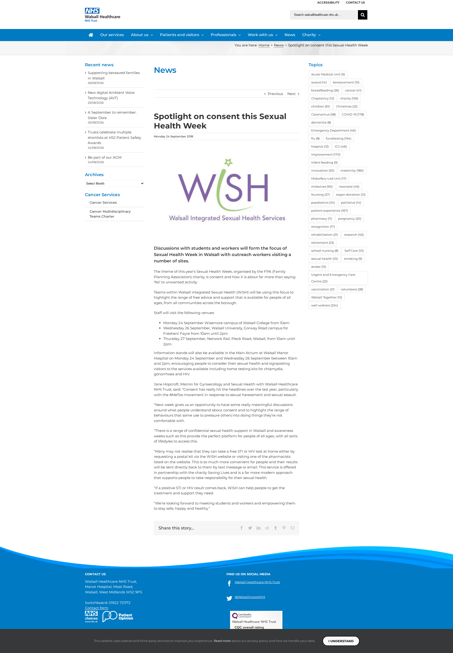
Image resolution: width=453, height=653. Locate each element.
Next (291, 93)
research (354, 234)
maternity (352, 170)
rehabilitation (324, 234)
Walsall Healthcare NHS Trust (257, 582)
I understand (341, 641)
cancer (353, 90)
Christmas (346, 106)
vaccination (323, 289)
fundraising (338, 138)
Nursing (320, 194)
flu (315, 138)
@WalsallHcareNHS (250, 597)
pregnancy (349, 218)
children (320, 106)
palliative (351, 202)
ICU (341, 146)
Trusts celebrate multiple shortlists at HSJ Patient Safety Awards (114, 137)
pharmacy (321, 218)
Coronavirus (323, 114)
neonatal (349, 186)
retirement (322, 242)
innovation (322, 170)
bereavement (346, 82)
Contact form (96, 608)
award (319, 82)
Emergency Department (333, 130)
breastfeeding (325, 90)
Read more (222, 641)
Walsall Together (326, 297)
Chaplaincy (322, 98)
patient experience (329, 210)
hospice (320, 146)
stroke (318, 267)
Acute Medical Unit (328, 74)
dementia (321, 122)
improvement (325, 154)
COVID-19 (353, 114)
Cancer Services (103, 202)
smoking (353, 258)
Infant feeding (324, 162)
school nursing (324, 250)
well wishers (324, 305)
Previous (275, 93)
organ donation (350, 194)
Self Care (354, 250)
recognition (323, 226)
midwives (322, 186)
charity (349, 98)
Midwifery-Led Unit (328, 178)
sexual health (324, 258)
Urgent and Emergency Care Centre (333, 278)
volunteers (352, 289)
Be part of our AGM (105, 157)
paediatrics (323, 202)
